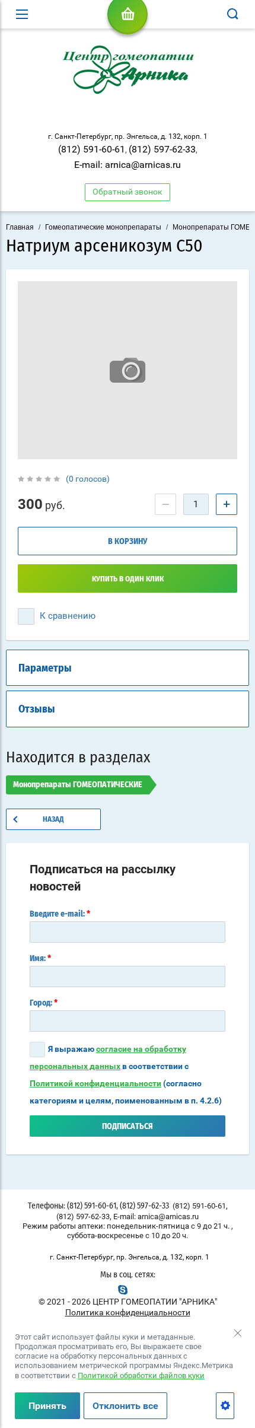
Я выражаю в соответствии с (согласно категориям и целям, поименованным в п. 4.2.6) (126, 1074)
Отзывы (36, 709)
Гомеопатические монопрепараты (103, 227)
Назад (53, 819)
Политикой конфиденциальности (95, 1083)
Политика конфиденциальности (127, 1312)
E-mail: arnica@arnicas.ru (127, 164)
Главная (20, 227)
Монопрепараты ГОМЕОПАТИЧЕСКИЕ (77, 785)
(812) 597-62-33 (162, 149)
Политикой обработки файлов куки (141, 1375)
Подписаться (127, 1126)
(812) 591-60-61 (91, 149)
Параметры (45, 668)
